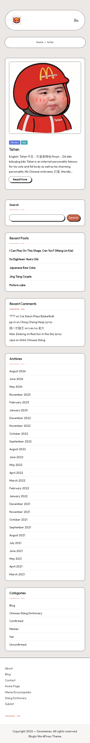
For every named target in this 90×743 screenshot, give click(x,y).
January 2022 (18, 496)
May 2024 (15, 387)
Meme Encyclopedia (18, 692)
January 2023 (18, 410)
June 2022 (16, 457)
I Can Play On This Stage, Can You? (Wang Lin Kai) (41, 250)
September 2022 (20, 441)
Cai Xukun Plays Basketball (37, 316)
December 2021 (19, 504)
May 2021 (15, 559)
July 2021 (15, 543)
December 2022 (20, 418)
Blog (12, 605)
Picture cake (17, 285)
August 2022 (17, 449)
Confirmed (16, 621)
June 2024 (16, 379)
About (9, 668)
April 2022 (16, 473)
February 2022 (19, 488)
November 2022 (20, 426)
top (24, 142)
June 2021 (16, 551)
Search (14, 205)
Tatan (14, 149)
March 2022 (17, 480)
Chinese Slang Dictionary (25, 613)
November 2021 (19, 512)
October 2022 (18, 434)
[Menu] (76, 20)
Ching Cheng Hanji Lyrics (36, 322)
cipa (12, 340)
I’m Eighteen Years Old (23, 259)
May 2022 (15, 465)
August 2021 (17, 535)
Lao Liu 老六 (36, 328)
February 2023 (19, 402)
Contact (10, 680)
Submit (9, 704)
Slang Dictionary (16, 698)
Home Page (12, 686)
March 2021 (17, 574)
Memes (15, 142)
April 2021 (15, 566)
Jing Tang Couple (20, 276)
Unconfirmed (17, 644)
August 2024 (17, 371)
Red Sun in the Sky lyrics (46, 334)
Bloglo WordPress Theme (45, 736)
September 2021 (20, 527)
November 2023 (20, 394)
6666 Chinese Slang (32, 340)
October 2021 (18, 519)
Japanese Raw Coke (22, 268)
